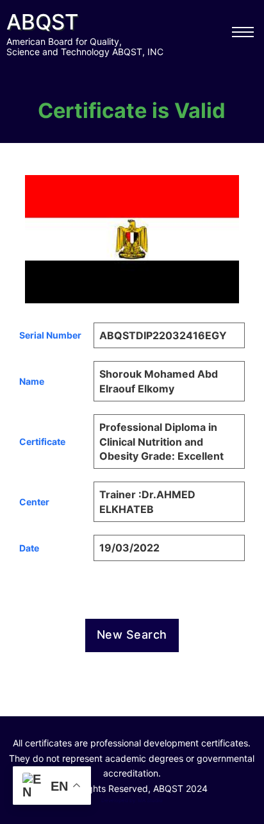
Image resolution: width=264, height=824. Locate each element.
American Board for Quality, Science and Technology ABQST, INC (84, 47)
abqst (42, 22)
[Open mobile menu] (243, 32)
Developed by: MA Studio (132, 800)
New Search (132, 634)
